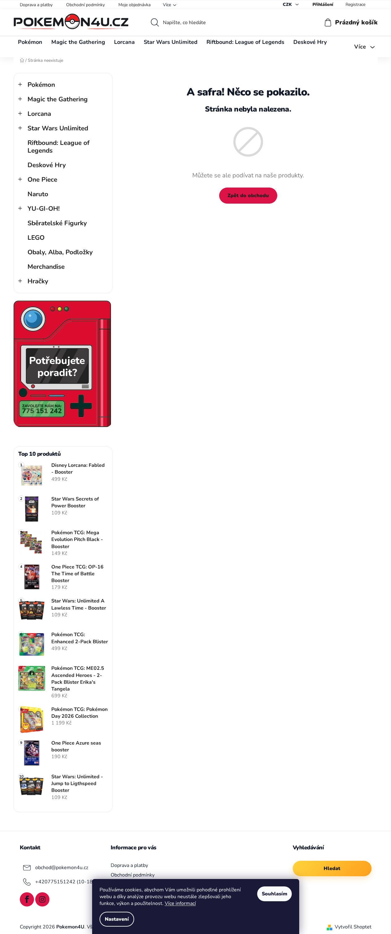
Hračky (38, 281)
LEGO (36, 237)
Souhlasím (274, 893)
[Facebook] (27, 899)
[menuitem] (30, 42)
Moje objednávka (134, 5)
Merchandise (46, 266)
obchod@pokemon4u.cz (61, 867)
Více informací (180, 903)
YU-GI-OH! (44, 208)
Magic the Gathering (58, 99)
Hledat (332, 868)
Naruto (38, 194)
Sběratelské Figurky (57, 223)
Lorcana (39, 113)
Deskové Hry (47, 165)
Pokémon (41, 84)
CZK (288, 4)
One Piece (42, 179)
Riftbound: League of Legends (59, 146)
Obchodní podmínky (85, 5)
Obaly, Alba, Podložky (60, 252)
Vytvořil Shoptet (353, 926)
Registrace (355, 4)
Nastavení (117, 919)
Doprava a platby (36, 5)
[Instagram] (42, 899)
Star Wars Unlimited (58, 128)
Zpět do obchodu (248, 195)
